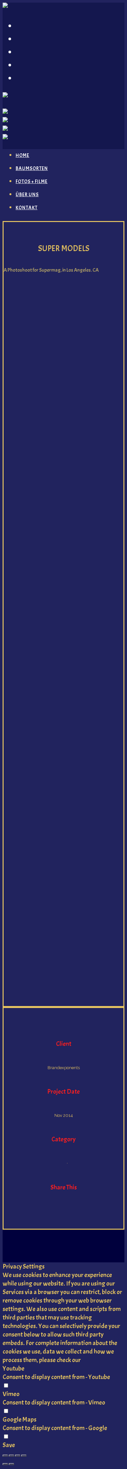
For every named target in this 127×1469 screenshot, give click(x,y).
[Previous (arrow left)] (5, 1464)
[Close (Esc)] (5, 1456)
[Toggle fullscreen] (17, 1456)
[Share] (11, 1456)
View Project (63, 1210)
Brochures (56, 1163)
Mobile (75, 1163)
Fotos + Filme (40, 52)
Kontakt (32, 78)
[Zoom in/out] (23, 1456)
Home (26, 25)
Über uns (34, 65)
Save (9, 1445)
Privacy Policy (100, 1360)
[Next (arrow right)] (11, 1464)
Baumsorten (41, 38)
